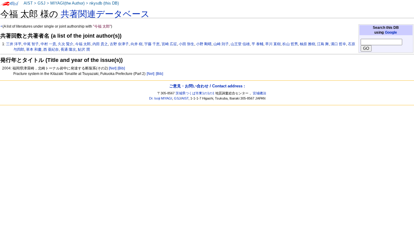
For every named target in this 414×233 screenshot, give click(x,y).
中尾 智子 (31, 44)
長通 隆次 (68, 49)
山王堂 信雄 (240, 44)
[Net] (112, 68)
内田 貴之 (100, 44)
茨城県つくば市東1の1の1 (194, 93)
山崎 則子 (221, 44)
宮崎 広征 (169, 44)
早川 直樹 (273, 44)
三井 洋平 (14, 44)
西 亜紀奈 (51, 49)
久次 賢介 (65, 44)
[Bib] (121, 68)
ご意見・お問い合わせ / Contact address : (207, 86)
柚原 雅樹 (307, 44)
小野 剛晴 (204, 44)
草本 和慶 (34, 49)
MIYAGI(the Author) (67, 3)
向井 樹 (136, 44)
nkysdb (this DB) (104, 3)
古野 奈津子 (119, 44)
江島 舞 (323, 44)
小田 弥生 (186, 44)
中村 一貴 (48, 44)
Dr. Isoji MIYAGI (160, 98)
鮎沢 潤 (84, 49)
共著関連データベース (105, 14)
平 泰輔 (257, 44)
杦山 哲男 (290, 44)
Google (391, 32)
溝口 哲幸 (338, 44)
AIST (28, 3)
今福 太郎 (83, 44)
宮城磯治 (259, 93)
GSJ (41, 3)
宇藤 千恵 (152, 44)
